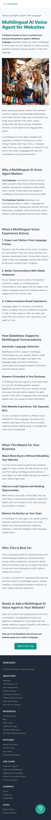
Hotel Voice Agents (10, 701)
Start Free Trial (25, 646)
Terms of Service (10, 813)
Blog (5, 719)
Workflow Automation (11, 755)
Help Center (8, 723)
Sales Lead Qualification (12, 769)
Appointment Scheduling (13, 773)
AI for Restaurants (10, 687)
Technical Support (10, 780)
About (5, 791)
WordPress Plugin (10, 726)
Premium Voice (9, 748)
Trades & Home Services (13, 698)
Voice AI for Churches (11, 705)
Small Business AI (10, 684)
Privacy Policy (8, 809)
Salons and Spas (9, 691)
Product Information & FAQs (14, 776)
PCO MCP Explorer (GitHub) (14, 733)
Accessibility (8, 798)
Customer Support (10, 766)
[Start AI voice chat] (40, 809)
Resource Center (9, 716)
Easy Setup (7, 751)
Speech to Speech (10, 744)
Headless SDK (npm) (11, 730)
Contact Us (7, 795)
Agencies (6, 680)
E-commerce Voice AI (11, 694)
